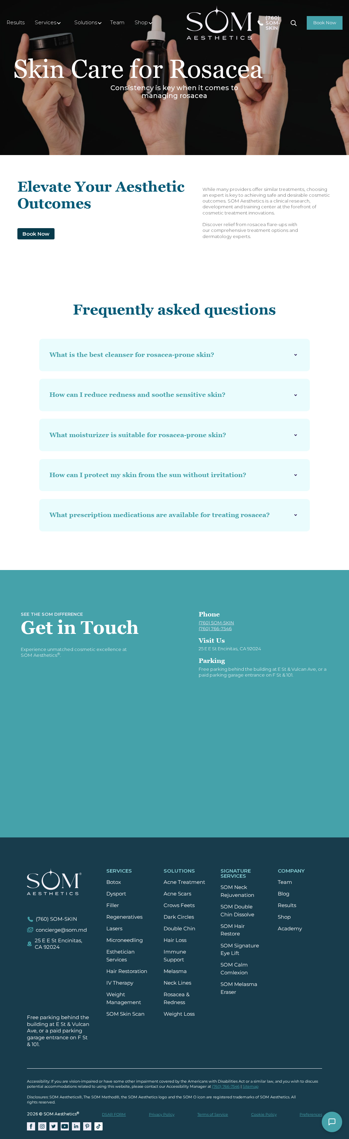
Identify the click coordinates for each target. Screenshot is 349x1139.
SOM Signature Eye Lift (240, 949)
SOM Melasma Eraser (239, 988)
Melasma (175, 971)
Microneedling (124, 940)
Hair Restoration (126, 971)
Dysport (116, 893)
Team (117, 22)
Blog (283, 893)
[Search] (293, 23)
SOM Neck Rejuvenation (237, 891)
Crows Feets (179, 905)
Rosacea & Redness (176, 998)
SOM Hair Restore (233, 930)
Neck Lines (177, 983)
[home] (219, 22)
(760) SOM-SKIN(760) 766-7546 (216, 625)
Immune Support (175, 955)
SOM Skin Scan (125, 1014)
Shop (284, 917)
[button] (49, 22)
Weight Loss (179, 1014)
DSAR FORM (114, 1114)
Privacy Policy (161, 1114)
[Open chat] (332, 1122)
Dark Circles (179, 917)
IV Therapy (119, 983)
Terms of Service (212, 1114)
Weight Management (123, 998)
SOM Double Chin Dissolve (237, 910)
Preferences (311, 1114)
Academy (290, 928)
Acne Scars (177, 893)
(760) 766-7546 (226, 1086)
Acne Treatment (184, 882)
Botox (113, 882)
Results (15, 22)
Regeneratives (124, 917)
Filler (112, 905)
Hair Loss (175, 940)
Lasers (114, 928)
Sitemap (250, 1086)
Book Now (35, 234)
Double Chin (179, 928)
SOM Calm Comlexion (234, 968)
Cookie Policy (264, 1114)
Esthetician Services (120, 955)
